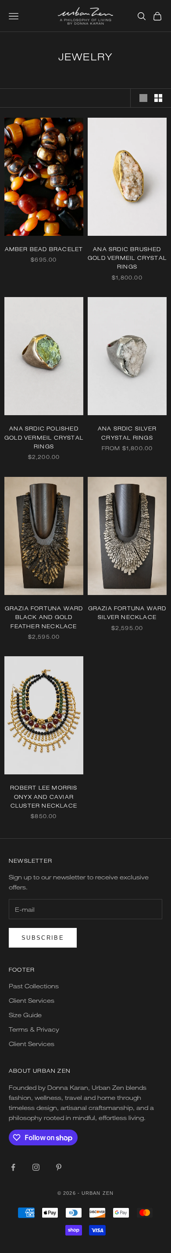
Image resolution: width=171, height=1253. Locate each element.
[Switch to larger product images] (143, 98)
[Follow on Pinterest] (58, 1167)
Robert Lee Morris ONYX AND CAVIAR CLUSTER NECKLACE (43, 796)
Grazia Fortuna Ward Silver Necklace (127, 612)
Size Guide (25, 1014)
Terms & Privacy (34, 1029)
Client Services (31, 1000)
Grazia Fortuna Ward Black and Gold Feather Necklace (44, 617)
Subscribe (42, 937)
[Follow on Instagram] (36, 1167)
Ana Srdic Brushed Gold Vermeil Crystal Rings (127, 257)
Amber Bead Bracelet (44, 248)
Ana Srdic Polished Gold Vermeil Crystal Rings (43, 437)
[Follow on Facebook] (13, 1167)
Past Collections (34, 986)
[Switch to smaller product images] (158, 98)
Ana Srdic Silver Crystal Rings (127, 433)
